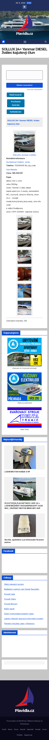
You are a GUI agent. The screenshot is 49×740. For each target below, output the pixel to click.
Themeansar (24, 724)
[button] (46, 42)
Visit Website (11, 169)
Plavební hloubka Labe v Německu (19, 623)
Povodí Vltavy (10, 599)
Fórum (16, 729)
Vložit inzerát (15, 95)
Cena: (9, 173)
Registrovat (28, 735)
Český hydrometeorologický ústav (19, 614)
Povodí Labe (9, 594)
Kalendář (30, 729)
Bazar (10, 729)
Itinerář (22, 729)
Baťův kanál (9, 609)
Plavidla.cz (24, 33)
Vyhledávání (15, 112)
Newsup (37, 721)
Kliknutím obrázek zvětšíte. (24, 155)
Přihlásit (19, 735)
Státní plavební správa (14, 584)
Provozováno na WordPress (16, 721)
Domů (4, 729)
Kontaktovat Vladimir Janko (18, 162)
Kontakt (37, 729)
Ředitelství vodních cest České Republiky (21, 589)
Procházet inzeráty (16, 103)
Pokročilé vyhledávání (34, 89)
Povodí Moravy (10, 604)
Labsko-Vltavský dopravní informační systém (23, 618)
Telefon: (10, 165)
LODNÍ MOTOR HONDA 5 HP (17, 472)
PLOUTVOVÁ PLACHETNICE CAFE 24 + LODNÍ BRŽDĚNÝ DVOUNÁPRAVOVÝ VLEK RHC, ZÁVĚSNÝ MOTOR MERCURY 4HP (24, 505)
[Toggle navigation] (24, 41)
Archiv (44, 729)
